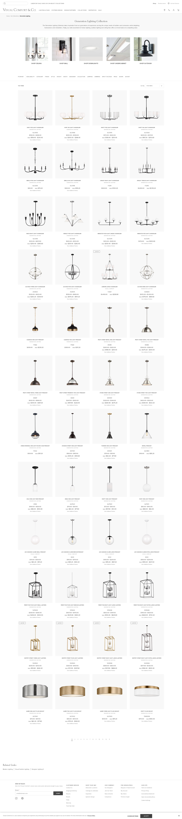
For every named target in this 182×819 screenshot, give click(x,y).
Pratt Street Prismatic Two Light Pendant (72, 393)
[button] (178, 10)
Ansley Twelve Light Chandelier (147, 180)
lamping (90, 76)
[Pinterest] (22, 798)
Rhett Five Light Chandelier (109, 127)
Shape (121, 76)
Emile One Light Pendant (72, 499)
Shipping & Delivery (71, 791)
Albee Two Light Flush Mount (72, 711)
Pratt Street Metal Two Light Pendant (147, 340)
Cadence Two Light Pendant (72, 340)
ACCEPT (146, 816)
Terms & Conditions (146, 788)
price (115, 76)
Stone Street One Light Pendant (110, 393)
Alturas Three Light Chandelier (35, 286)
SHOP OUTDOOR (146, 63)
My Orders (124, 794)
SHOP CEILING (36, 63)
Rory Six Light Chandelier (72, 127)
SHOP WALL (64, 63)
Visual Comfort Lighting (22, 769)
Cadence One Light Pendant (35, 340)
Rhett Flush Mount (147, 711)
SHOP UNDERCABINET (118, 63)
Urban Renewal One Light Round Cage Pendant (35, 446)
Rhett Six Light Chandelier (147, 127)
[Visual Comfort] (21, 10)
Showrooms (164, 10)
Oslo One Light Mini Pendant (35, 499)
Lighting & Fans (44, 10)
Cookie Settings (145, 800)
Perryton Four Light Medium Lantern (72, 605)
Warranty (68, 803)
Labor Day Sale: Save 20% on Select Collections (47, 3)
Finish (47, 76)
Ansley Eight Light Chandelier (109, 180)
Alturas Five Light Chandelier (72, 286)
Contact (169, 10)
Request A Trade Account (128, 788)
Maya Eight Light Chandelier (35, 233)
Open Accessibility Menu (148, 797)
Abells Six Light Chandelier (72, 180)
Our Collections (15, 16)
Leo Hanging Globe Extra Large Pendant (146, 552)
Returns (68, 794)
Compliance (108, 797)
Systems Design (57, 10)
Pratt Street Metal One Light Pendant (109, 340)
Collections (82, 10)
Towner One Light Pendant (109, 446)
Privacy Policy (145, 791)
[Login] (174, 10)
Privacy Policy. (91, 816)
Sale (100, 10)
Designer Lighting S (38, 769)
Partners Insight (125, 797)
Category (39, 76)
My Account (124, 791)
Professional (162, 3)
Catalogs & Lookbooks (92, 791)
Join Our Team (109, 791)
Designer (72, 76)
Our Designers (109, 788)
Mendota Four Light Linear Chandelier (110, 233)
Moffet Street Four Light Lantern (72, 658)
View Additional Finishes (35, 140)
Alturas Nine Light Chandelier (146, 286)
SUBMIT (58, 793)
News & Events (109, 794)
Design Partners (70, 10)
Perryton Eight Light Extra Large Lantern (147, 605)
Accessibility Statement (147, 794)
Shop (154, 3)
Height (59, 76)
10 (99, 739)
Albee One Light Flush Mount (35, 711)
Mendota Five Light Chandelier (146, 233)
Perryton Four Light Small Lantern (35, 605)
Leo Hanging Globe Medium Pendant (72, 552)
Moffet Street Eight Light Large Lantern (109, 658)
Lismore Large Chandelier (110, 286)
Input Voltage (107, 76)
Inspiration (92, 10)
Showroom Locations (91, 788)
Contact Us (69, 788)
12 (106, 739)
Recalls (68, 797)
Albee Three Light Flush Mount (109, 711)
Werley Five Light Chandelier (72, 233)
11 (102, 739)
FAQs (67, 800)
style (53, 76)
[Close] (179, 816)
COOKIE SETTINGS (132, 816)
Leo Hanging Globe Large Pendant (109, 552)
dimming (97, 76)
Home (8, 16)
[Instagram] (16, 798)
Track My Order (70, 806)
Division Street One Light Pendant (72, 446)
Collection (81, 76)
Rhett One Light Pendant (109, 499)
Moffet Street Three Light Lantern (35, 658)
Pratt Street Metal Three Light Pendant (35, 393)
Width (65, 76)
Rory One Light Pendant (146, 499)
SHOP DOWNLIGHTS (91, 63)
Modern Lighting (8, 769)
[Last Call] (109, 283)
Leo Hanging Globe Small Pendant (35, 552)
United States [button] (174, 3)
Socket (127, 76)
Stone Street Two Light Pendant (147, 393)
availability (30, 76)
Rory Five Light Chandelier (35, 127)
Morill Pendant (147, 446)
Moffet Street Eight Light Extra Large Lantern (146, 658)
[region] (91, 816)
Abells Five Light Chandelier (35, 180)
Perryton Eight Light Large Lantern (109, 605)
